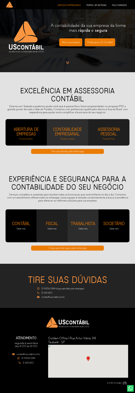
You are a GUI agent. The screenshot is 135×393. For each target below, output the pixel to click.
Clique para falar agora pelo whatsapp (67, 248)
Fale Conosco (119, 5)
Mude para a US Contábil (100, 42)
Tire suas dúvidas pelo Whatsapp (67, 151)
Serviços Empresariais (69, 5)
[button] (88, 358)
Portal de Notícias (96, 5)
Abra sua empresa (71, 42)
